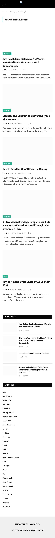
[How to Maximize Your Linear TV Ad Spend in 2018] (27, 264)
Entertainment (9, 425)
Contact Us (35, 524)
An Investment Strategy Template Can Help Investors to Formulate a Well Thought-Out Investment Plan (26, 225)
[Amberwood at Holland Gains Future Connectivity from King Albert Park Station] (10, 370)
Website (6, 502)
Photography (8, 478)
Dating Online (8, 412)
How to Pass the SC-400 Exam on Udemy (25, 169)
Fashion (6, 433)
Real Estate (7, 482)
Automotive (7, 396)
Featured (6, 437)
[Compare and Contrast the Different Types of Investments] (27, 98)
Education (7, 164)
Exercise (6, 429)
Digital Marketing (10, 416)
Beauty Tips (7, 400)
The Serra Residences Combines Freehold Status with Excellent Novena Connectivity (35, 340)
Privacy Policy (21, 524)
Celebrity (7, 54)
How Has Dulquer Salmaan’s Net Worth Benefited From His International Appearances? (23, 62)
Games (5, 449)
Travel (5, 498)
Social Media (8, 486)
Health (5, 453)
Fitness (5, 441)
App (4, 392)
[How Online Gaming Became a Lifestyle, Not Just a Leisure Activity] (10, 327)
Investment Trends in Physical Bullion (34, 353)
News (5, 277)
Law (4, 461)
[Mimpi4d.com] (27, 4)
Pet (4, 474)
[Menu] (4, 4)
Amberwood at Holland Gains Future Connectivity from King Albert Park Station (33, 369)
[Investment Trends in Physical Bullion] (10, 357)
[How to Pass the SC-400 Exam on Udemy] (27, 151)
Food (5, 445)
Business (7, 111)
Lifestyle (6, 466)
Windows (6, 507)
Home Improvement (11, 457)
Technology (7, 494)
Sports (5, 490)
